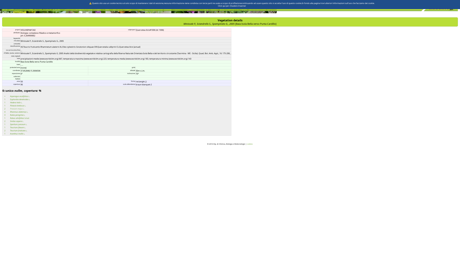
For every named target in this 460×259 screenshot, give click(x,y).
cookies (250, 144)
